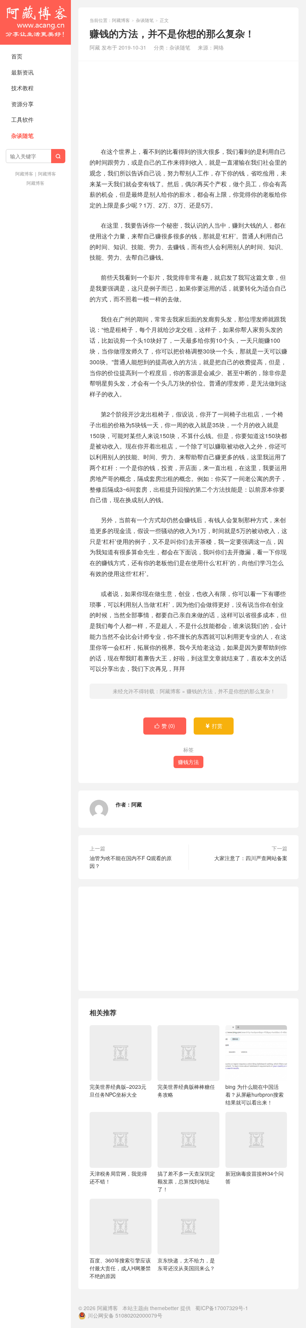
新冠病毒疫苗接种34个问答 (254, 1177)
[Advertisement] (188, 103)
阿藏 (136, 804)
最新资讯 (22, 72)
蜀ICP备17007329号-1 (221, 1308)
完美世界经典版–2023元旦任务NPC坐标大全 (118, 1090)
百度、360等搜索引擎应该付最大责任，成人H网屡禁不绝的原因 (120, 1268)
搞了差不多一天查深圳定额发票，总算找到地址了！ (186, 1181)
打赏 (213, 725)
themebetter (164, 1308)
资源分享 (22, 104)
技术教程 (22, 88)
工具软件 (22, 119)
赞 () (164, 725)
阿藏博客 (35, 22)
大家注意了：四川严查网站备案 (250, 858)
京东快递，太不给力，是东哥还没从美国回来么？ (186, 1264)
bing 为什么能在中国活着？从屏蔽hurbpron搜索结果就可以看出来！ (254, 1094)
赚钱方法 (188, 762)
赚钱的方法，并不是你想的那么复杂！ (231, 691)
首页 (16, 56)
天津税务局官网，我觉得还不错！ (118, 1177)
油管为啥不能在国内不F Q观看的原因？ (131, 861)
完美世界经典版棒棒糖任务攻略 (186, 1090)
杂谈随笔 (22, 135)
